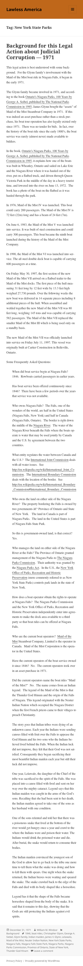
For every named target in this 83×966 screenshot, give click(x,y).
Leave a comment (43, 950)
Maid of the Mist (15, 940)
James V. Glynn (53, 937)
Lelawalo (66, 937)
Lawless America (24, 9)
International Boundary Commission (54, 474)
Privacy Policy (14, 961)
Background (12, 933)
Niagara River (41, 425)
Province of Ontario (37, 947)
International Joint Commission (50, 460)
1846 (27, 933)
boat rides (37, 933)
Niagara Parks (56, 944)
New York (67, 567)
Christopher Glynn (53, 933)
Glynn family (20, 937)
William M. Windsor (47, 930)
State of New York (58, 947)
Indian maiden (36, 937)
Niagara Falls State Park (34, 944)
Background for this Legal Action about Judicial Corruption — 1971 (39, 51)
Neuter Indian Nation (36, 940)
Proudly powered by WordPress (42, 961)
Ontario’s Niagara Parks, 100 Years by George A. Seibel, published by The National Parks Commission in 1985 (39, 101)
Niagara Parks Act (28, 567)
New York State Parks (60, 940)
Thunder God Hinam (17, 950)
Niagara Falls (13, 944)
